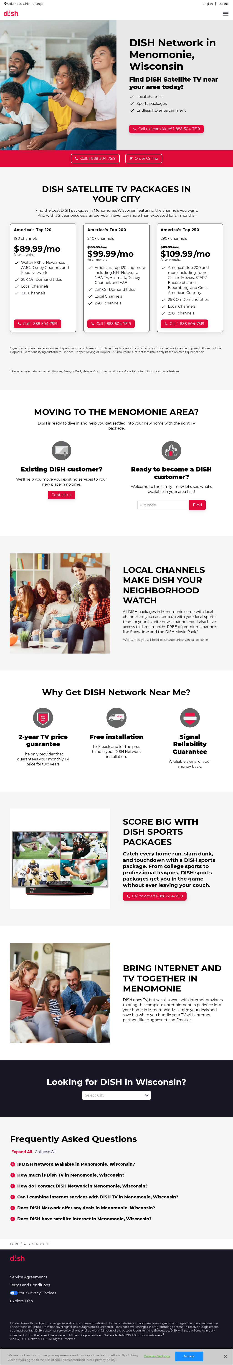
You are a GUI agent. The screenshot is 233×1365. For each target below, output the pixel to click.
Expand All (21, 1152)
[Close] (225, 1356)
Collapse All (45, 1152)
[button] (147, 1095)
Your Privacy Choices (37, 1293)
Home (14, 1244)
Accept (189, 1356)
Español (223, 3)
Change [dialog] (38, 3)
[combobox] (111, 1095)
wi (25, 1244)
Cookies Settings (157, 1356)
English (208, 3)
